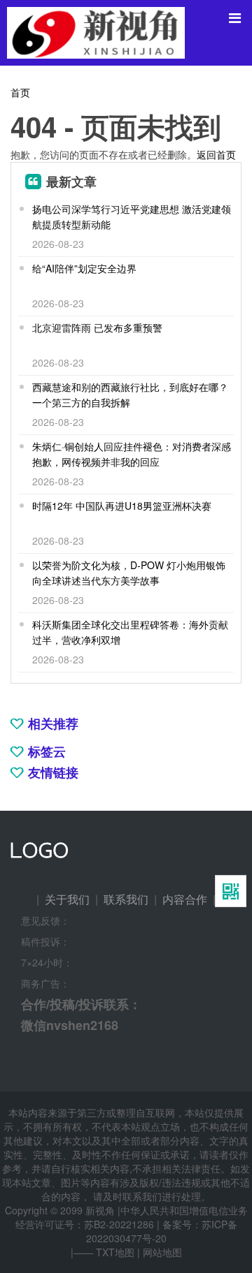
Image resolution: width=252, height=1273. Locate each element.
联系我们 (126, 899)
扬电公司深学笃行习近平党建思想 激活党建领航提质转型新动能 (131, 216)
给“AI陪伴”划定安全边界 (84, 268)
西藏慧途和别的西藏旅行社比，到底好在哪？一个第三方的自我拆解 (130, 394)
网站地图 (162, 1252)
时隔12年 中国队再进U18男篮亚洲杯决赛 (121, 506)
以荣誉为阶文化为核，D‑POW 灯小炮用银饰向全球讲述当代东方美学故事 (128, 572)
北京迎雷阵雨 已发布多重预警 (97, 327)
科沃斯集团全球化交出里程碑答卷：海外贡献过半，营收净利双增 (130, 632)
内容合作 (184, 899)
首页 (20, 92)
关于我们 (67, 899)
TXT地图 (115, 1252)
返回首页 (216, 154)
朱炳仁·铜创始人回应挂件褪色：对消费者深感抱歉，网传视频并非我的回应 (131, 454)
